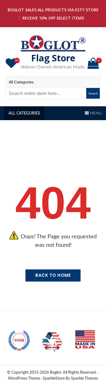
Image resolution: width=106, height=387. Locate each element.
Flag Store (53, 58)
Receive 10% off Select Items (53, 18)
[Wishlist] (12, 66)
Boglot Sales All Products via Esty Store (53, 9)
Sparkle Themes (84, 378)
